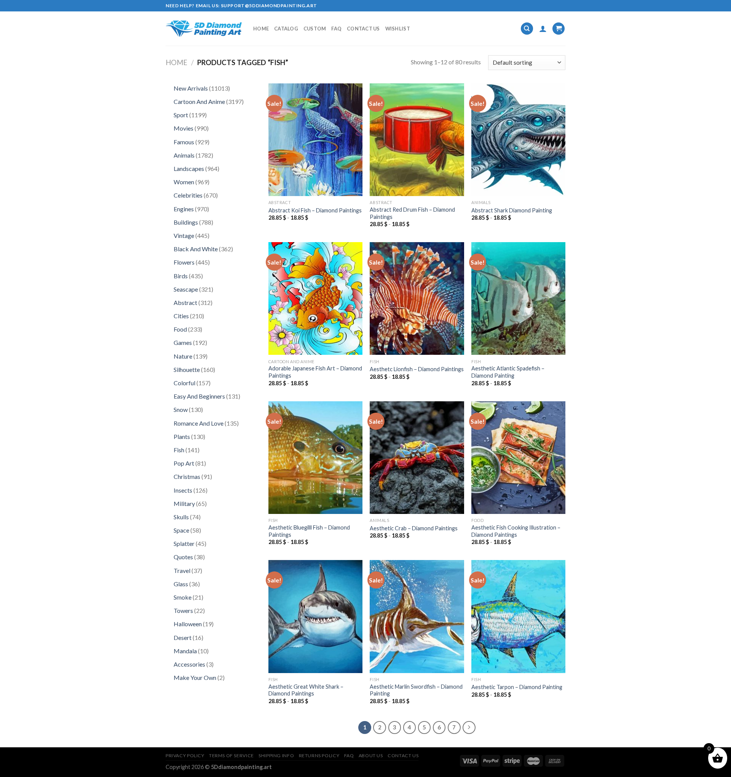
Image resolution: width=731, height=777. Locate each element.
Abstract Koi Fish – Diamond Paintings (315, 210)
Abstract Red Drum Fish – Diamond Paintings (412, 213)
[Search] (527, 28)
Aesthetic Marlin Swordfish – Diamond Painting (416, 690)
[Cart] (558, 28)
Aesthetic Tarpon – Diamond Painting (516, 687)
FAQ (336, 29)
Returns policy (319, 755)
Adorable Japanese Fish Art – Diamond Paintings (315, 372)
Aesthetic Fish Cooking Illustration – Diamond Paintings (515, 531)
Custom (314, 29)
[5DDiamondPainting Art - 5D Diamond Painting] (204, 29)
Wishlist (397, 29)
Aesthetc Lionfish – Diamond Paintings (417, 369)
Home (261, 29)
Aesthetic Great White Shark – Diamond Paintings (305, 690)
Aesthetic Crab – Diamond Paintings (414, 528)
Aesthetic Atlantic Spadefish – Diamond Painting (507, 372)
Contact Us (363, 29)
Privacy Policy (185, 755)
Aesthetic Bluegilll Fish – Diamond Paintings (309, 531)
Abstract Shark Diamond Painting (511, 210)
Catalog (286, 29)
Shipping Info (276, 755)
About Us (371, 755)
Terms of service (231, 755)
